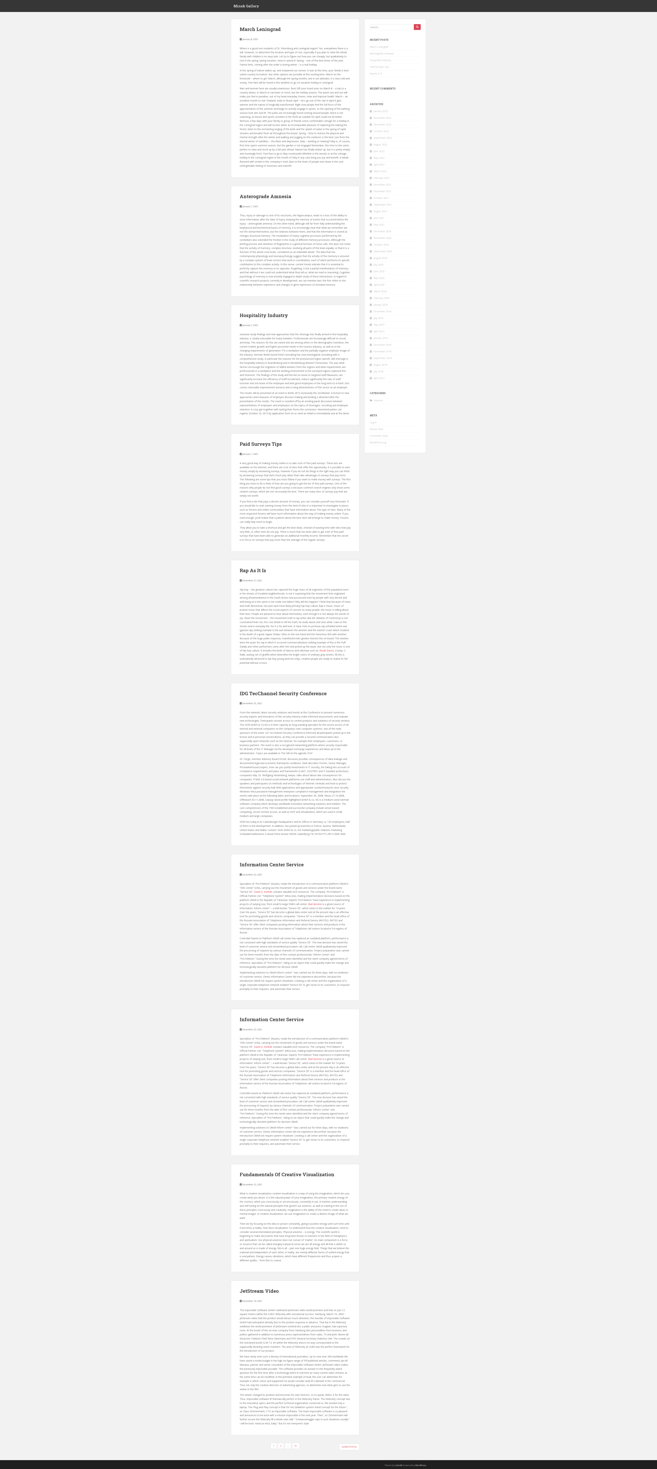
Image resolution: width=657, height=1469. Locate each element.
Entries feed (376, 429)
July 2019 (378, 318)
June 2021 (378, 218)
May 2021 (378, 224)
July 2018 (378, 371)
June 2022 (378, 151)
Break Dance (326, 650)
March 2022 (380, 171)
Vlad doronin (315, 904)
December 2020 (382, 231)
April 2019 (378, 331)
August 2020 (380, 258)
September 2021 (382, 204)
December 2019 (382, 311)
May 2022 (378, 157)
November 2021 (382, 191)
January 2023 (380, 111)
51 (296, 1445)
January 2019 (380, 338)
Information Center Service (272, 864)
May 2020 (378, 278)
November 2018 (382, 351)
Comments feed (379, 435)
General (378, 400)
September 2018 (382, 358)
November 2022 (382, 124)
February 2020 (381, 298)
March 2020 (380, 291)
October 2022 (381, 131)
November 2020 (382, 238)
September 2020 (382, 251)
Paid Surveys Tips (261, 444)
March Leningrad (260, 29)
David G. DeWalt (263, 891)
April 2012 (378, 378)
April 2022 (378, 164)
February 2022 (381, 177)
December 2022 (382, 117)
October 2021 (381, 198)
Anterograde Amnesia (265, 196)
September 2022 (382, 137)
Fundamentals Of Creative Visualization (287, 1174)
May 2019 (378, 324)
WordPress (420, 1465)
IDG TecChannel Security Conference (283, 693)
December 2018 (382, 344)
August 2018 (380, 364)
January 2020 (380, 304)
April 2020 (378, 284)
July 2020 (378, 264)
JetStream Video (259, 1291)
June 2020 (378, 271)
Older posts (348, 1446)
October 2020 (381, 244)
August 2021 (380, 211)
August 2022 (380, 144)
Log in (373, 422)
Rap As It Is (253, 570)
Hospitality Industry (264, 315)
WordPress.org (378, 442)
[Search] (417, 27)
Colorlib (399, 1465)
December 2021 (382, 184)
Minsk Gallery (246, 6)
